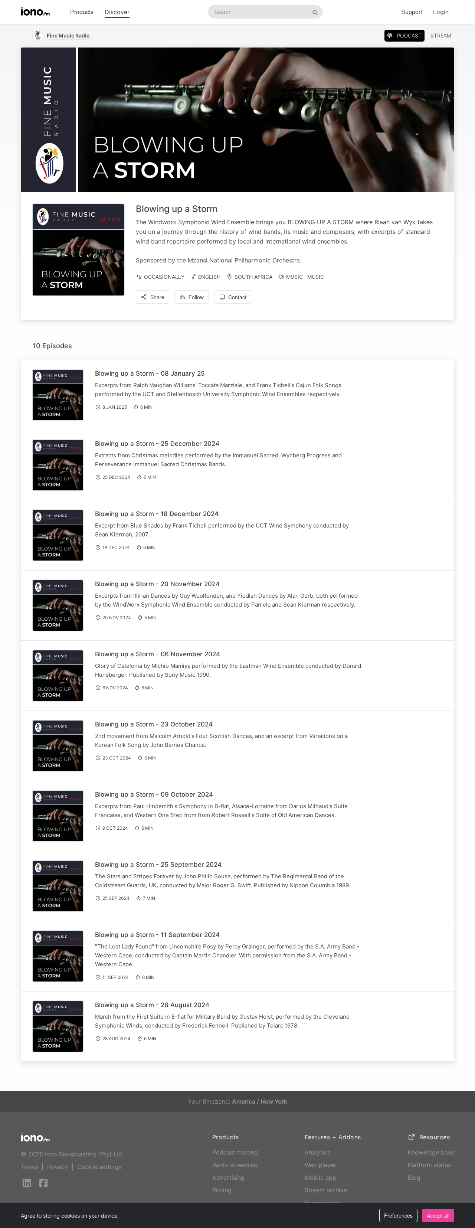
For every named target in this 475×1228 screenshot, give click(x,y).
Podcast (409, 35)
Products (82, 11)
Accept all (438, 1215)
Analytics (317, 1152)
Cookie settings (99, 1166)
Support (411, 11)
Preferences (398, 1215)
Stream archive (326, 1190)
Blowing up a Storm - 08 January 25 (150, 373)
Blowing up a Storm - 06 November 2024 (157, 654)
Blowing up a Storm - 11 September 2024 (157, 934)
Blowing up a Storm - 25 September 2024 (158, 864)
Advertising (228, 1177)
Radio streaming (235, 1165)
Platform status (429, 1165)
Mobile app (320, 1177)
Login (441, 12)
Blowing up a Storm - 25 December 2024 (157, 443)
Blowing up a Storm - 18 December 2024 (157, 513)
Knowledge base (431, 1152)
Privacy (57, 1166)
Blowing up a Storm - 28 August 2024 (152, 1005)
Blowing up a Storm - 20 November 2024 (157, 584)
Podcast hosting (235, 1152)
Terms (29, 1166)
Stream (440, 35)
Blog (414, 1177)
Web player (320, 1165)
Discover (117, 12)
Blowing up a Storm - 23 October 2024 (154, 724)
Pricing (222, 1190)
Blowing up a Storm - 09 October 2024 (154, 794)
